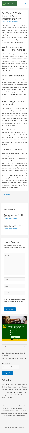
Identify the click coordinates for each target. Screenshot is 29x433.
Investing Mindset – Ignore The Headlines (13, 225)
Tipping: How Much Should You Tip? (13, 215)
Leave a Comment (13, 21)
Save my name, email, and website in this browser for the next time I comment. (14, 301)
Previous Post (7, 194)
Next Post (9, 199)
